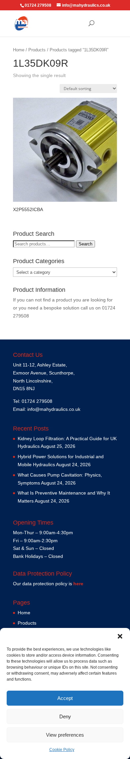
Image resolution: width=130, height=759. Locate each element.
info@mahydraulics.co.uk (53, 409)
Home (18, 49)
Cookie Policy (61, 749)
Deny (65, 716)
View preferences (65, 735)
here (78, 583)
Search (85, 243)
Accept (65, 698)
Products (37, 49)
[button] (120, 636)
